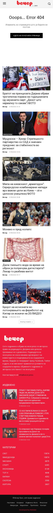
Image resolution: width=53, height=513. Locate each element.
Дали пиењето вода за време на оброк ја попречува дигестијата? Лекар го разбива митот (23, 268)
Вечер (5, 107)
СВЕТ (5, 180)
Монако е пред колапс (17, 229)
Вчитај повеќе (25, 322)
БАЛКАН (6, 303)
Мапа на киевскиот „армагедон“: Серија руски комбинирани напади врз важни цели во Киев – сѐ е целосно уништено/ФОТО (25, 189)
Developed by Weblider (28, 510)
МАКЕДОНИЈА (7, 134)
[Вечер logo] (26, 3)
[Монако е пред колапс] (26, 214)
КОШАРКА (6, 225)
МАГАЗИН (6, 89)
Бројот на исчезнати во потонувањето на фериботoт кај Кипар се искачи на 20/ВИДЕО (23, 310)
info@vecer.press (26, 375)
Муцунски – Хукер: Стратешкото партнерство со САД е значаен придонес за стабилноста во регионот (23, 143)
